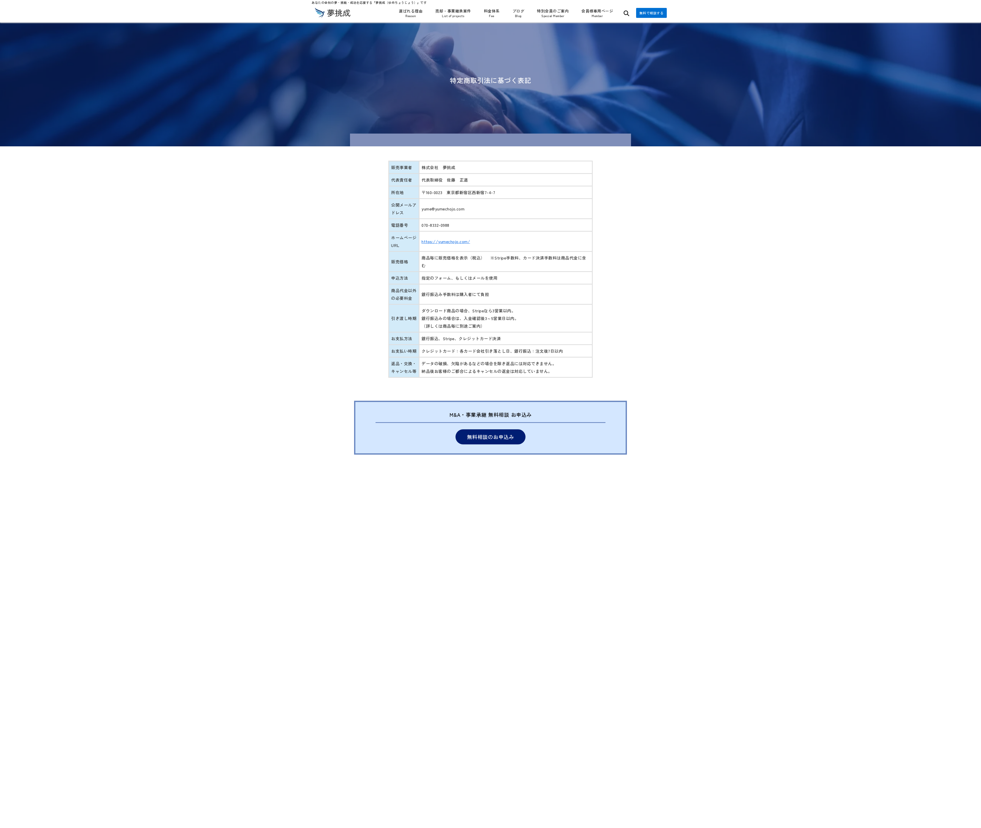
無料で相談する (651, 12)
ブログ (518, 13)
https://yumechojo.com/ (446, 241)
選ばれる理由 (411, 13)
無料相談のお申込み (490, 437)
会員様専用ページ (597, 13)
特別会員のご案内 (553, 13)
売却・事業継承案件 (453, 13)
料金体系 (492, 13)
